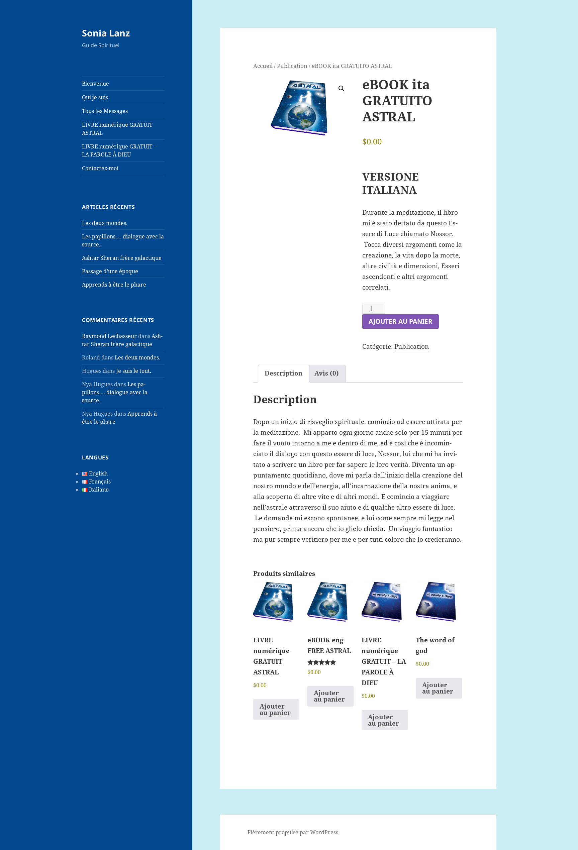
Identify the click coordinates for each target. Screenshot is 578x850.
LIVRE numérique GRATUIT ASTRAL (117, 128)
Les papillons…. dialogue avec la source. (115, 392)
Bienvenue (95, 83)
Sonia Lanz (106, 33)
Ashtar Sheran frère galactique (122, 257)
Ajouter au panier (400, 321)
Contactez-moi (100, 168)
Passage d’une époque (110, 271)
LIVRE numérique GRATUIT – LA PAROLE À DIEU (119, 150)
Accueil (263, 66)
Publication (292, 66)
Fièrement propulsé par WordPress (293, 832)
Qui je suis (95, 97)
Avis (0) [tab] (326, 373)
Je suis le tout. (133, 371)
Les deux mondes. (104, 223)
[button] (341, 89)
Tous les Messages (105, 111)
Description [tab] (284, 373)
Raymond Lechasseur (109, 336)
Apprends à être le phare (114, 284)
